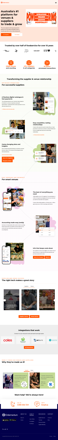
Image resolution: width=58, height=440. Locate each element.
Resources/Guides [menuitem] (42, 422)
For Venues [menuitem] (32, 423)
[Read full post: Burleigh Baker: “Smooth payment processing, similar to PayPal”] (47, 299)
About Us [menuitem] (22, 417)
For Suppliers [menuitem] (32, 421)
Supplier (26, 370)
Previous (3, 299)
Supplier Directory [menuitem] (42, 417)
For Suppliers (6, 34)
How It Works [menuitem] (32, 419)
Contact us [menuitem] (50, 417)
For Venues (17, 34)
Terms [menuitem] (54, 436)
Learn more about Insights (7, 154)
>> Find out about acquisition (38, 134)
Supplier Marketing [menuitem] (42, 424)
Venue (32, 370)
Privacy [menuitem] (51, 436)
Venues (32, 286)
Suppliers (26, 286)
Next (54, 299)
